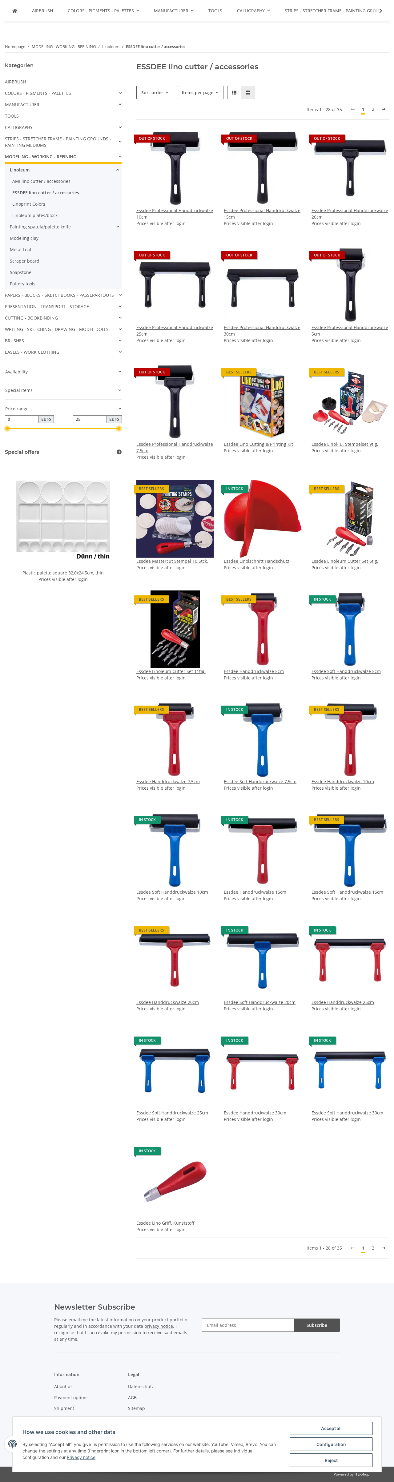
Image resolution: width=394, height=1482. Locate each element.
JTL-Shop (362, 1474)
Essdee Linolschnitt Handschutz (256, 561)
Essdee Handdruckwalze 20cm (167, 1002)
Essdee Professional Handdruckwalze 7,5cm (174, 447)
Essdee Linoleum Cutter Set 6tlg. (345, 561)
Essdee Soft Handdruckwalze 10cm (172, 892)
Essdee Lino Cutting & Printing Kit (258, 444)
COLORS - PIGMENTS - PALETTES (38, 93)
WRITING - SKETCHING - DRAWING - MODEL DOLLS (57, 329)
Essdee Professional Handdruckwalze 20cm (350, 213)
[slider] (7, 428)
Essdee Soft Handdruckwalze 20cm (260, 1002)
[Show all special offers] (119, 452)
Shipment (64, 1408)
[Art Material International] (15, 10)
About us (63, 1386)
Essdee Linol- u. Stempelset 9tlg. (345, 444)
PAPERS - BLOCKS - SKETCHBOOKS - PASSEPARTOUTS (59, 295)
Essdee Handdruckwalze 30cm (255, 1113)
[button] (234, 92)
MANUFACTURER (22, 104)
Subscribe (317, 1325)
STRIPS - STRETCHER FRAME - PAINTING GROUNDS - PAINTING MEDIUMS (58, 142)
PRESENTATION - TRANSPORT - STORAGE (47, 306)
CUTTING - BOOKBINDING (31, 318)
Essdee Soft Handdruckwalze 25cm (172, 1113)
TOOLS (12, 116)
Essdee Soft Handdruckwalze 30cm (347, 1113)
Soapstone (20, 272)
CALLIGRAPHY (19, 127)
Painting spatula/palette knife (40, 227)
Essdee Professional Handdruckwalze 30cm (262, 330)
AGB (132, 1397)
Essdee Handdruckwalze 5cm (254, 671)
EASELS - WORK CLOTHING (32, 352)
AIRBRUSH (15, 82)
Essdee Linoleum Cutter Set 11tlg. (171, 671)
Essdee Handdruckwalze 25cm (343, 1002)
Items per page (197, 92)
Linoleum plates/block (35, 215)
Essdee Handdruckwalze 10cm (343, 781)
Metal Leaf (20, 249)
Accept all (331, 1428)
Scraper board (24, 261)
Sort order (152, 92)
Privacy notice (81, 1457)
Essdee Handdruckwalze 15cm (255, 892)
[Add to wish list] (203, 140)
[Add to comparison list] (187, 140)
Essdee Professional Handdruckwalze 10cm (174, 213)
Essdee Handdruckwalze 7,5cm (168, 781)
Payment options (71, 1397)
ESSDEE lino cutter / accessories (45, 192)
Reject (331, 1460)
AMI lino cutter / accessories (41, 181)
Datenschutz (141, 1386)
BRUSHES (14, 341)
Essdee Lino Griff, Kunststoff (165, 1223)
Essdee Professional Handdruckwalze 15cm (262, 213)
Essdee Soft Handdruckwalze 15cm (347, 892)
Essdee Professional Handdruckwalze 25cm (174, 330)
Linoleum (20, 170)
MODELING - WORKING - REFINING (40, 156)
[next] (383, 109)
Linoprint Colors (28, 204)
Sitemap (136, 1408)
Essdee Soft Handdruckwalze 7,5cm (260, 781)
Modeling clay (24, 238)
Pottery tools (22, 284)
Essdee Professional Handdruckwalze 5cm (350, 330)
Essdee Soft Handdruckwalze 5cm (346, 671)
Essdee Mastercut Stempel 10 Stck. (172, 561)
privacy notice (158, 1326)
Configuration (331, 1444)
